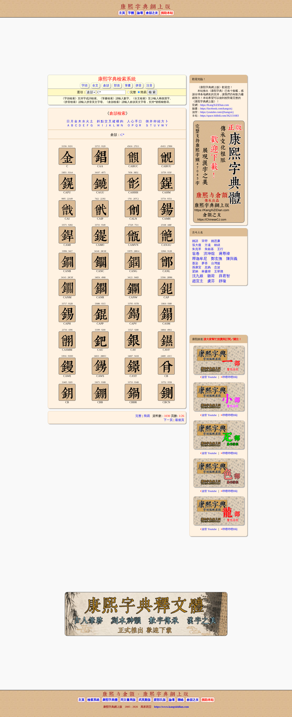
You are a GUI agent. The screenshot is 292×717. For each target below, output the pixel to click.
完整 (138, 416)
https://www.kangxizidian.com (171, 706)
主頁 (122, 13)
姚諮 (195, 241)
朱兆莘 (196, 249)
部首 (117, 85)
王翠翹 (218, 271)
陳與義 (231, 258)
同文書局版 (128, 699)
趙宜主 (197, 281)
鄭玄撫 (216, 258)
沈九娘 (197, 276)
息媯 (208, 267)
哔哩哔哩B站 (230, 377)
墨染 (195, 263)
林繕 (217, 245)
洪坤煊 (209, 253)
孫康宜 (196, 267)
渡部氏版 (160, 699)
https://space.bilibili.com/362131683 (219, 115)
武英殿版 (145, 699)
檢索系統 (93, 699)
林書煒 (206, 271)
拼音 (139, 85)
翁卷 (196, 253)
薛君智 (224, 276)
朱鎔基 (209, 249)
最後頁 (179, 420)
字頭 (84, 85)
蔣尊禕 (224, 253)
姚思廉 (215, 241)
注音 (149, 85)
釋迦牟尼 (199, 258)
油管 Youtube (209, 377)
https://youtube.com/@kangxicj (217, 112)
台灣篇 (215, 263)
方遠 (208, 245)
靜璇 (222, 281)
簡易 (147, 416)
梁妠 (195, 271)
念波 (217, 267)
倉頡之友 (152, 13)
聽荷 (211, 276)
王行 (220, 249)
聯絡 (181, 699)
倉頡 (106, 85)
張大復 (196, 245)
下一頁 (168, 420)
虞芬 (211, 281)
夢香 (205, 263)
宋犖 (205, 241)
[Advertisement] (146, 47)
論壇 (140, 13)
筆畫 (128, 85)
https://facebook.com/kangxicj (216, 108)
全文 (95, 85)
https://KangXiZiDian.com (214, 105)
